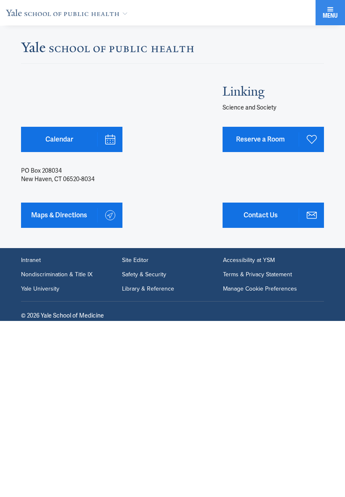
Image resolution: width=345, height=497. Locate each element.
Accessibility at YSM (249, 260)
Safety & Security (144, 274)
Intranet (31, 260)
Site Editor (135, 260)
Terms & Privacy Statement (257, 274)
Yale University (40, 289)
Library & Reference (148, 289)
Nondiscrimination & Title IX (57, 274)
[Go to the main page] (68, 12)
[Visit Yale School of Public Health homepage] (107, 49)
